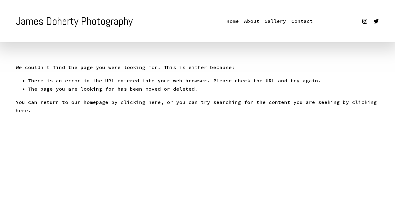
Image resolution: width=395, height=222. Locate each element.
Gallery (275, 21)
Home (233, 21)
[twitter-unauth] (376, 21)
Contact (302, 21)
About (252, 21)
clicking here (141, 102)
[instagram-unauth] (365, 21)
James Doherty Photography (74, 21)
